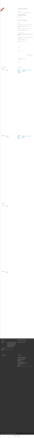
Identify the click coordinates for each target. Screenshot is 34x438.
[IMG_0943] (14, 11)
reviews (19, 11)
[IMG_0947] (6, 16)
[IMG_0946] (10, 15)
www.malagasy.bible (22, 363)
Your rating (20, 39)
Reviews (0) (25, 20)
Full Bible (21, 12)
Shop (18, 12)
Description (20, 20)
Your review (20, 41)
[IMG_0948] (3, 16)
